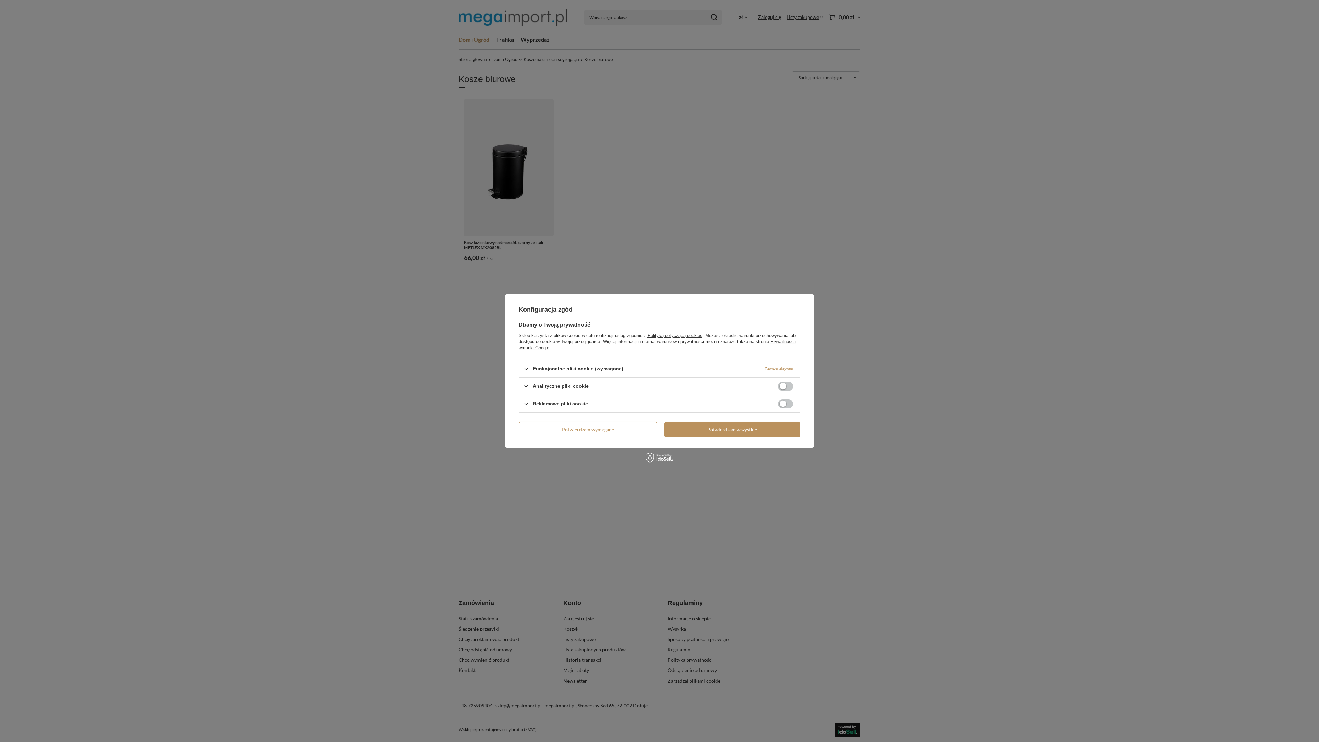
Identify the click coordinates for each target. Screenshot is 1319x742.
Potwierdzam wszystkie (732, 429)
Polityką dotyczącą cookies (674, 335)
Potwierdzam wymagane (588, 429)
